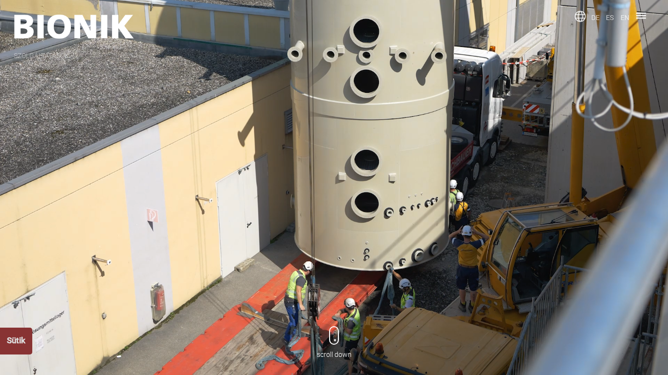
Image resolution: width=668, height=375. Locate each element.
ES (610, 17)
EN (625, 17)
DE (595, 17)
